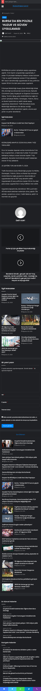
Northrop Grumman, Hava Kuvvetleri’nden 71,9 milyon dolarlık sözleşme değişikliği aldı (19, 500)
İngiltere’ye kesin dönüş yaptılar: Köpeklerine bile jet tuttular (26, 508)
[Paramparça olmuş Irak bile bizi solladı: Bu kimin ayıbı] (7, 548)
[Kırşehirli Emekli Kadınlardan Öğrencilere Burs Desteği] (7, 443)
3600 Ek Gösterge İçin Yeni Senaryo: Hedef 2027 (9, 350)
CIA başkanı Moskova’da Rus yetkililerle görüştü (19, 579)
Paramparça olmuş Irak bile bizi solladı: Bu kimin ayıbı (26, 547)
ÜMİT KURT (8, 33)
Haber (12, 13)
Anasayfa (6, 13)
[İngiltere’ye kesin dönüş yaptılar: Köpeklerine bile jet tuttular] (7, 509)
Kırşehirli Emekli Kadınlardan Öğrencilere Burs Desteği (25, 442)
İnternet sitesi (6, 409)
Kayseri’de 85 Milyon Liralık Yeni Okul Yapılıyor (18, 123)
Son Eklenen (20, 434)
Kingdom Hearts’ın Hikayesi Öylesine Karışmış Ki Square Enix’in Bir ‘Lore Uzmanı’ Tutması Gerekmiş (20, 466)
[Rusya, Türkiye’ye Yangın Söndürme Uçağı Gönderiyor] (30, 298)
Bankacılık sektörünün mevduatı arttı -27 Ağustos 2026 (26, 531)
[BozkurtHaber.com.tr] (20, 6)
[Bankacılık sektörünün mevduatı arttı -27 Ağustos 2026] (7, 533)
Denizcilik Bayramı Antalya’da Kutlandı (16, 472)
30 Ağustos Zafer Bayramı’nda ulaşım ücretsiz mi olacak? (9, 329)
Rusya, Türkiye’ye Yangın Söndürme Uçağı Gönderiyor (30, 307)
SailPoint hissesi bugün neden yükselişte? (17, 525)
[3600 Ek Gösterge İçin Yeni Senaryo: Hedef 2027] (11, 341)
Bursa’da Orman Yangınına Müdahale (28, 328)
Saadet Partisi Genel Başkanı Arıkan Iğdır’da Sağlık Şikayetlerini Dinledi (10, 297)
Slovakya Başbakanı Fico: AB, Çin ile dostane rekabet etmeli (30, 339)
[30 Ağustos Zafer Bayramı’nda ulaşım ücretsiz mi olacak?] (11, 320)
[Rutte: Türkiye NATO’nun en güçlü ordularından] (7, 132)
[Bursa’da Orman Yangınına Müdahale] (30, 320)
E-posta (5, 402)
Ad (3, 394)
